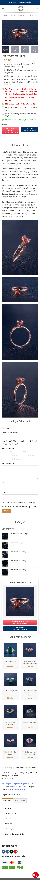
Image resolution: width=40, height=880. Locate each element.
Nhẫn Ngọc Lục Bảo (10, 661)
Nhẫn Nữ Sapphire (29, 722)
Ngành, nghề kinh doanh (17, 789)
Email (4, 492)
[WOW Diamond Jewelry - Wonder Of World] (21, 8)
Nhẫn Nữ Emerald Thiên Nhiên (10, 723)
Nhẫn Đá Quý (32, 15)
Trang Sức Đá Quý (19, 15)
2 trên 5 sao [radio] (17, 451)
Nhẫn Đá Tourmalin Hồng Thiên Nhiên (29, 753)
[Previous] (5, 32)
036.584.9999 (8, 778)
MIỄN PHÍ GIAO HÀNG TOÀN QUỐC (20, 2)
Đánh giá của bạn (8, 448)
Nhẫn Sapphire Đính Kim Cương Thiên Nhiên (30, 693)
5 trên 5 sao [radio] (7, 459)
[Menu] (3, 8)
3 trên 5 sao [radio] (7, 455)
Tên (4, 483)
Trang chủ (6, 15)
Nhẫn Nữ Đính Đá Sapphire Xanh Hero (30, 662)
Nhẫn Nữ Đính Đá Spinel (10, 753)
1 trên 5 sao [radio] (5, 451)
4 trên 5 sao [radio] (23, 455)
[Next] (35, 32)
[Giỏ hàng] (36, 8)
